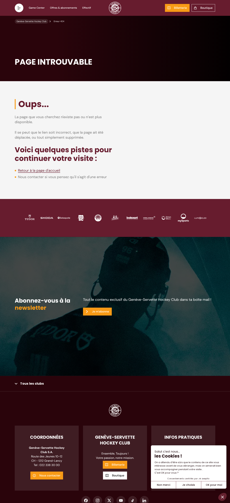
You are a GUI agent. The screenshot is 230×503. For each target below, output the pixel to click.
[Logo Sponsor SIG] (98, 218)
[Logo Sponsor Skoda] (46, 218)
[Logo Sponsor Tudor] (29, 218)
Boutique (206, 8)
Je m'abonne (100, 311)
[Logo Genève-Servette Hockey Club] (115, 8)
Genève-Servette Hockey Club (32, 21)
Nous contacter (49, 475)
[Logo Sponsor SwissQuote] (64, 218)
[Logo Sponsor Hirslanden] (149, 218)
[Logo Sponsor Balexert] (132, 218)
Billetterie (180, 8)
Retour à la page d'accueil (39, 170)
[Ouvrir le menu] (19, 8)
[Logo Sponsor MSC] (81, 218)
